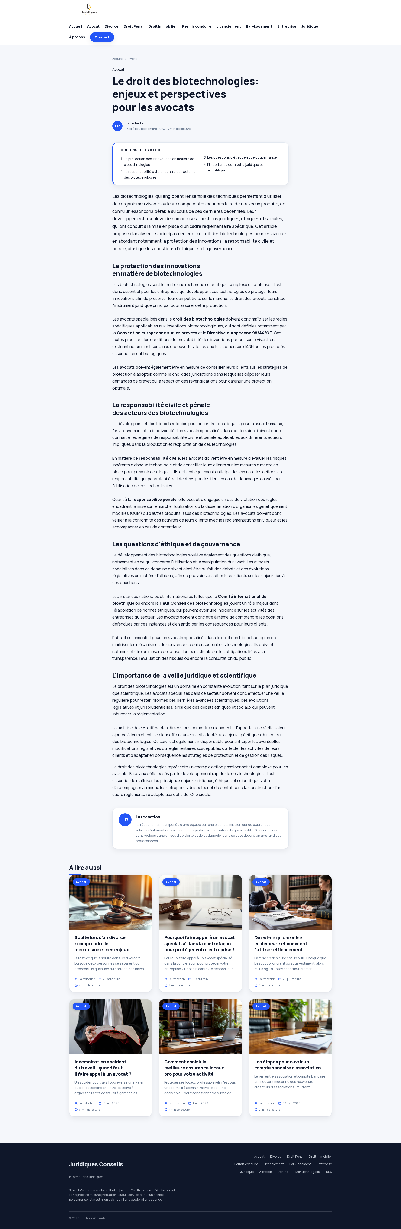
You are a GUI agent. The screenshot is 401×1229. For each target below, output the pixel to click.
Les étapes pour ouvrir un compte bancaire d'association (287, 1065)
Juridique (309, 26)
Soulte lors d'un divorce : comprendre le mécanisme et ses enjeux (101, 943)
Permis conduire (196, 26)
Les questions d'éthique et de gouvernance (242, 157)
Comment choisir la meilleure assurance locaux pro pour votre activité (194, 1068)
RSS (329, 1172)
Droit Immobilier (163, 26)
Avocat (93, 26)
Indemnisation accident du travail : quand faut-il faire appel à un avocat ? (102, 1068)
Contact (102, 37)
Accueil (75, 26)
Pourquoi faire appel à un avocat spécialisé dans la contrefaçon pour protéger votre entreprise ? (199, 943)
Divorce (112, 26)
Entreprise (286, 26)
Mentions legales (307, 1172)
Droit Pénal (133, 26)
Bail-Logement (259, 26)
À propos (77, 37)
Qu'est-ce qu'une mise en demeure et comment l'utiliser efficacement (280, 944)
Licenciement (229, 26)
